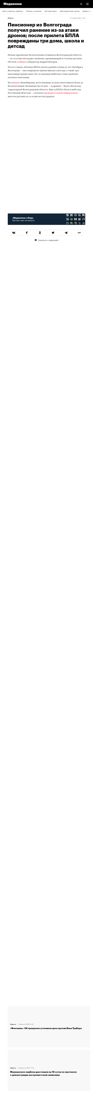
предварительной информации (61, 93)
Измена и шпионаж (34, 11)
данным (15, 83)
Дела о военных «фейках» (12, 11)
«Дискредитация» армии (70, 11)
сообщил (21, 62)
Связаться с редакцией (48, 239)
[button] (87, 4)
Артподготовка (51, 11)
